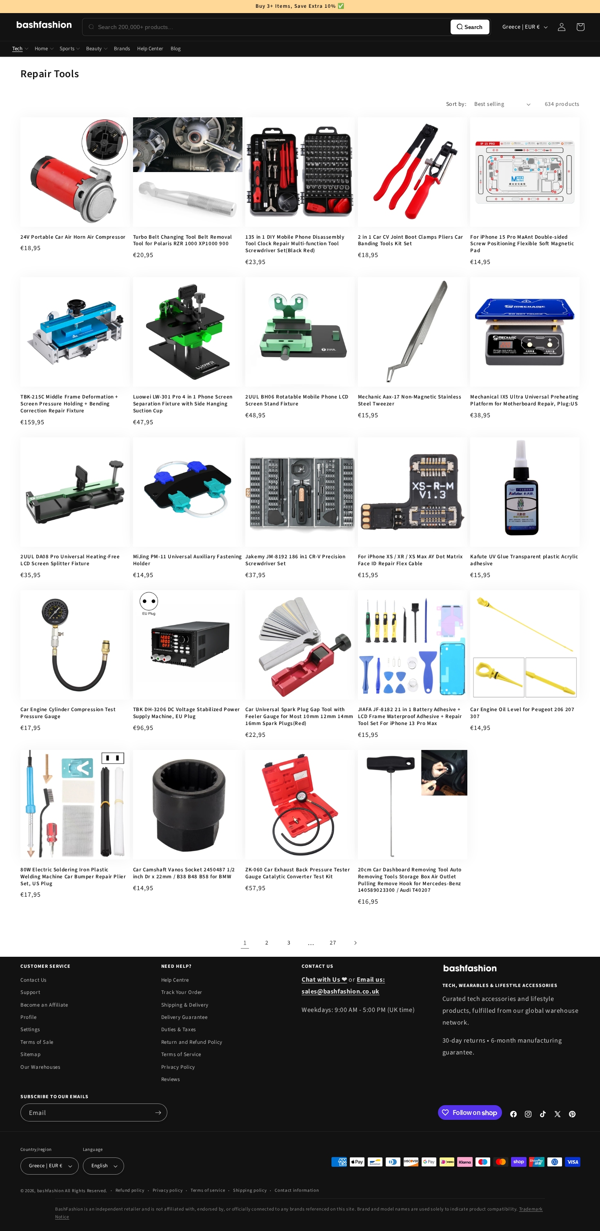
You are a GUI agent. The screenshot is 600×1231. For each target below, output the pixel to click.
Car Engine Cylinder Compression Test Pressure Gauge (68, 713)
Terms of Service (181, 1054)
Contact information (297, 1190)
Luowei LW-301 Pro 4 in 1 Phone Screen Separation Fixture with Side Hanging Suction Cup (183, 404)
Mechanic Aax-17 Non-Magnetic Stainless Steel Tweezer (410, 400)
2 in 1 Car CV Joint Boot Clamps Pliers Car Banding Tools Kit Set (410, 241)
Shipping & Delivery (185, 1005)
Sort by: (456, 104)
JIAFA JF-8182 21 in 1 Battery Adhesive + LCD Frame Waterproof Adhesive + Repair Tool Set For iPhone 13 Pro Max (410, 716)
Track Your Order (182, 992)
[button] (580, 27)
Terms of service (208, 1190)
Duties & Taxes (178, 1029)
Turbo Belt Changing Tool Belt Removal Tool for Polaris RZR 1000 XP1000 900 (182, 241)
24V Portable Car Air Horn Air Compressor (73, 237)
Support (30, 992)
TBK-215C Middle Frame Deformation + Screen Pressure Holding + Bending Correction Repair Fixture (69, 404)
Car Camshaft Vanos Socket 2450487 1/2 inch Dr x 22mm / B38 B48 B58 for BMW (184, 873)
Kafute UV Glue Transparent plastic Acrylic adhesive (524, 560)
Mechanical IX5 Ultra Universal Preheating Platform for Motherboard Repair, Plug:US (524, 400)
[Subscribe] (158, 1112)
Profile (28, 1017)
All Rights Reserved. (86, 1191)
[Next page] (355, 943)
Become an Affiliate (44, 1005)
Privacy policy (168, 1190)
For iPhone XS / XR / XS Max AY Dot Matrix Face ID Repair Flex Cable (410, 560)
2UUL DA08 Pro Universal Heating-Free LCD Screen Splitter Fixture (70, 560)
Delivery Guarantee (184, 1017)
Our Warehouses (40, 1067)
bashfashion (50, 1191)
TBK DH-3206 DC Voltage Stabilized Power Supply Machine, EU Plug (186, 713)
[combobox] (273, 27)
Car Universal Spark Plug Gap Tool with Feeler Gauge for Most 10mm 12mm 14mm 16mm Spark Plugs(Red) (299, 716)
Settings (30, 1029)
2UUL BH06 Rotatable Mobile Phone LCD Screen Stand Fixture (297, 400)
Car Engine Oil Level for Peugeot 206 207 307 (522, 713)
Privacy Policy (178, 1067)
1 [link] (245, 942)
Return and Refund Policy (191, 1042)
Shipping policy (250, 1190)
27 (333, 943)
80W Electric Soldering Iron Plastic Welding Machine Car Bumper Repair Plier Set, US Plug (73, 876)
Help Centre (175, 980)
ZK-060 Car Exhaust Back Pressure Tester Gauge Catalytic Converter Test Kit (297, 873)
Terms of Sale (36, 1042)
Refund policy (130, 1190)
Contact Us (33, 980)
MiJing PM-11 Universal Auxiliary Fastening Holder (187, 560)
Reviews (170, 1079)
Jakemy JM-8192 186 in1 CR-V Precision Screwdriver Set (295, 560)
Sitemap (30, 1054)
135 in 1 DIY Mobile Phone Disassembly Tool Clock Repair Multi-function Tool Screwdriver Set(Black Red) (294, 244)
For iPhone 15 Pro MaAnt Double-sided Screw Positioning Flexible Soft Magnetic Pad (522, 244)
